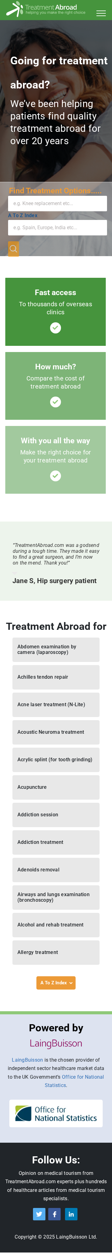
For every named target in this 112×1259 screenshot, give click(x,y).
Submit (13, 249)
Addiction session (37, 815)
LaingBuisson (27, 1060)
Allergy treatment (37, 952)
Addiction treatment (40, 842)
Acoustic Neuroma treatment (50, 732)
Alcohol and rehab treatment (50, 925)
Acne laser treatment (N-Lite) (51, 704)
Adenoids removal (38, 870)
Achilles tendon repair (42, 677)
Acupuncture (32, 787)
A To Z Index (22, 215)
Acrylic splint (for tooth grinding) (54, 760)
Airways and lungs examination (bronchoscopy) (53, 897)
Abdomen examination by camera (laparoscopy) (46, 649)
